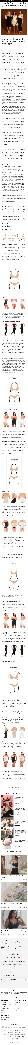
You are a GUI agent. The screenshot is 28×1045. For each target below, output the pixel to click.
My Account (3, 1002)
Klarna (2, 1010)
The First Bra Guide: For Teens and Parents (11, 904)
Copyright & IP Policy (10, 1036)
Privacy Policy (20, 1036)
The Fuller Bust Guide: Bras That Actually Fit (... (13, 931)
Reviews (9, 1032)
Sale (20, 1032)
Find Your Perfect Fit (5, 1008)
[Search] (21, 3)
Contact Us (17, 1002)
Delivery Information (6, 1004)
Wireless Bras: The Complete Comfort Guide (13, 876)
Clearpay (3, 1012)
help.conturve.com (5, 1021)
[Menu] (1, 3)
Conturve (11, 1030)
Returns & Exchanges (20, 1034)
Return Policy (4, 1006)
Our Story (17, 1006)
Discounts (15, 1032)
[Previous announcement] (2, 6)
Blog (16, 1010)
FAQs (16, 1004)
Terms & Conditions (8, 1034)
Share (5, 50)
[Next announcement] (25, 6)
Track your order (19, 1008)
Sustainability (14, 1038)
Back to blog (15, 788)
